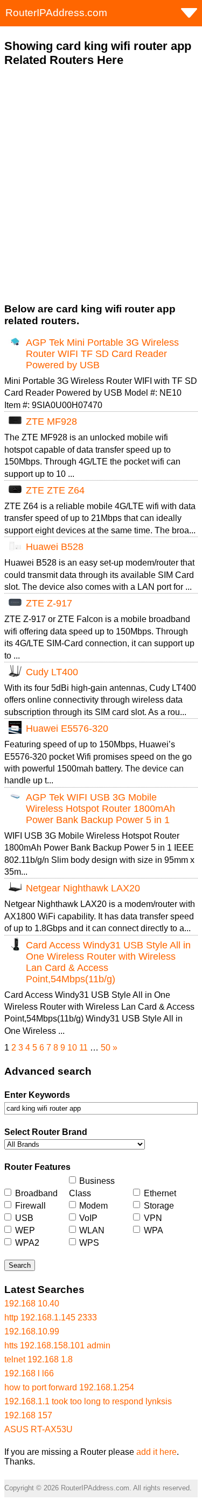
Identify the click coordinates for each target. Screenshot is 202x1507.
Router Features (37, 1167)
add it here (156, 1451)
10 (72, 1047)
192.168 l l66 (29, 1373)
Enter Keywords (37, 1094)
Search (20, 1265)
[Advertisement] (101, 185)
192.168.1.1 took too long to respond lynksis (88, 1401)
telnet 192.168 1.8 (38, 1359)
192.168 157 (28, 1415)
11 (83, 1047)
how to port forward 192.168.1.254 (69, 1387)
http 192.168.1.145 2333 (50, 1317)
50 (105, 1047)
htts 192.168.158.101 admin (57, 1345)
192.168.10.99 (31, 1331)
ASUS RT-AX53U (38, 1429)
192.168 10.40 (31, 1303)
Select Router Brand (45, 1132)
